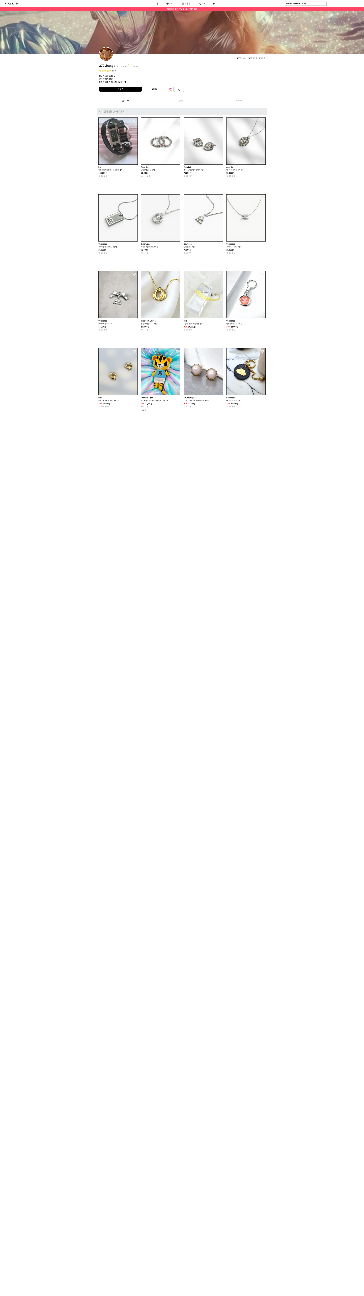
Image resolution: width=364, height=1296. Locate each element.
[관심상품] (134, 121)
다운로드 (202, 3)
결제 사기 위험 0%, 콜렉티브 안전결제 (182, 9)
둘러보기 (170, 3)
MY (215, 3)
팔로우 (120, 89)
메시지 (154, 89)
